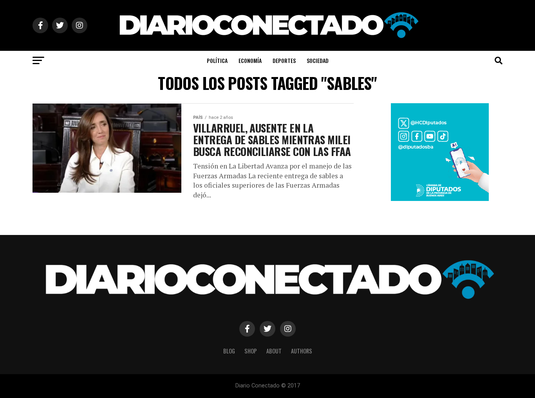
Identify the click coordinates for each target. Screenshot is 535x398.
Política (217, 60)
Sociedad (318, 60)
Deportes (284, 60)
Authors (301, 351)
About (274, 351)
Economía (250, 60)
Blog (229, 351)
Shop (250, 351)
